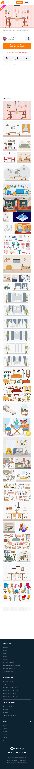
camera (14, 730)
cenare (6, 730)
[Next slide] (27, 730)
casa (21, 730)
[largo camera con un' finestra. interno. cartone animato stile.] (17, 381)
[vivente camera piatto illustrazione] (10, 218)
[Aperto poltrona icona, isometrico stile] (10, 467)
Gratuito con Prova (17, 45)
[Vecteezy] (2, 2)
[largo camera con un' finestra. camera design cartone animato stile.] (17, 356)
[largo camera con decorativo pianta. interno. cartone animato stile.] (12, 345)
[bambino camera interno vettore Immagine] (17, 519)
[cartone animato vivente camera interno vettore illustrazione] (11, 268)
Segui (28, 39)
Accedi (26, 2)
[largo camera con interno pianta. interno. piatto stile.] (17, 407)
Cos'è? (16, 65)
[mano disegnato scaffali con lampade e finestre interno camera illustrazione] (9, 665)
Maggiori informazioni (9, 68)
